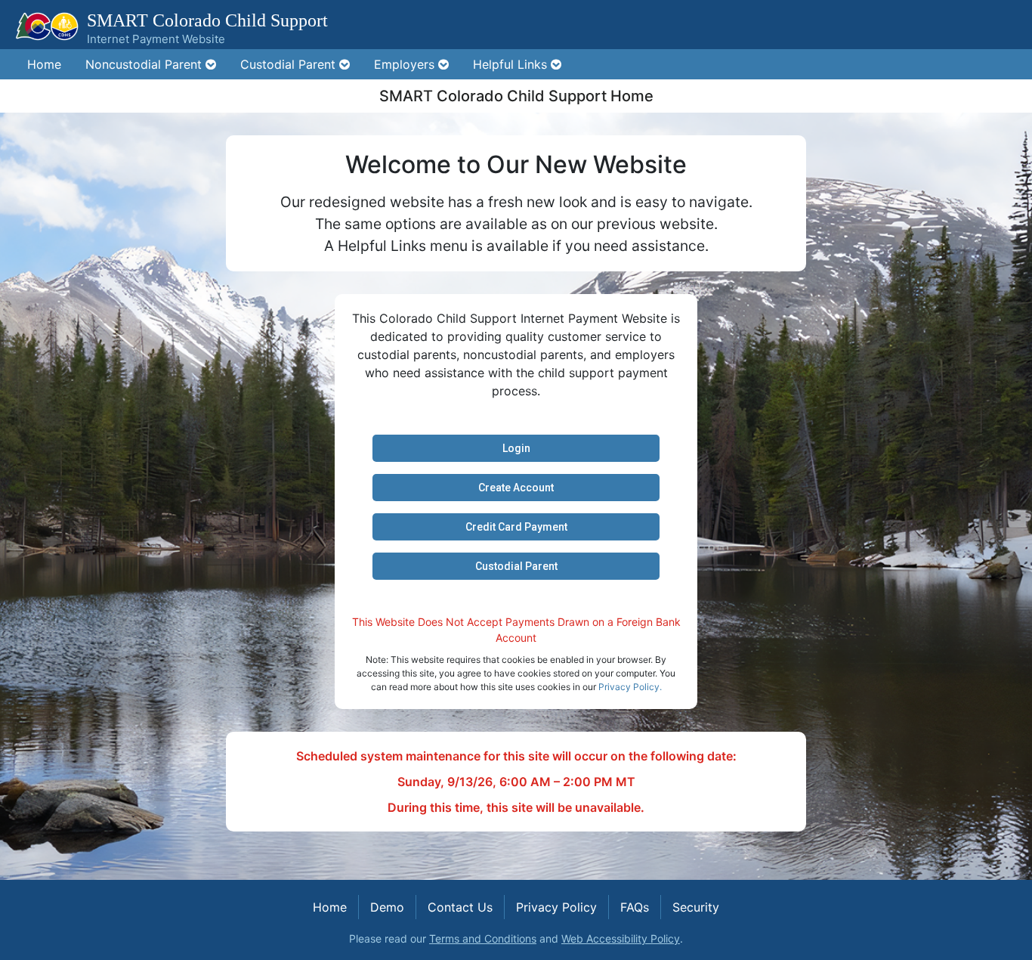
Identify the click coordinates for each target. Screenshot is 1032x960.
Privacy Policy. (630, 686)
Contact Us (460, 907)
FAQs (634, 907)
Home (44, 64)
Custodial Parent (289, 64)
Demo (387, 907)
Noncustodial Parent (145, 64)
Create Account (516, 488)
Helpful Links (512, 64)
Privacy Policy (556, 907)
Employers (406, 64)
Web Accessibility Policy (620, 938)
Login (516, 448)
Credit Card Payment (516, 527)
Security (695, 907)
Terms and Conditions (482, 938)
